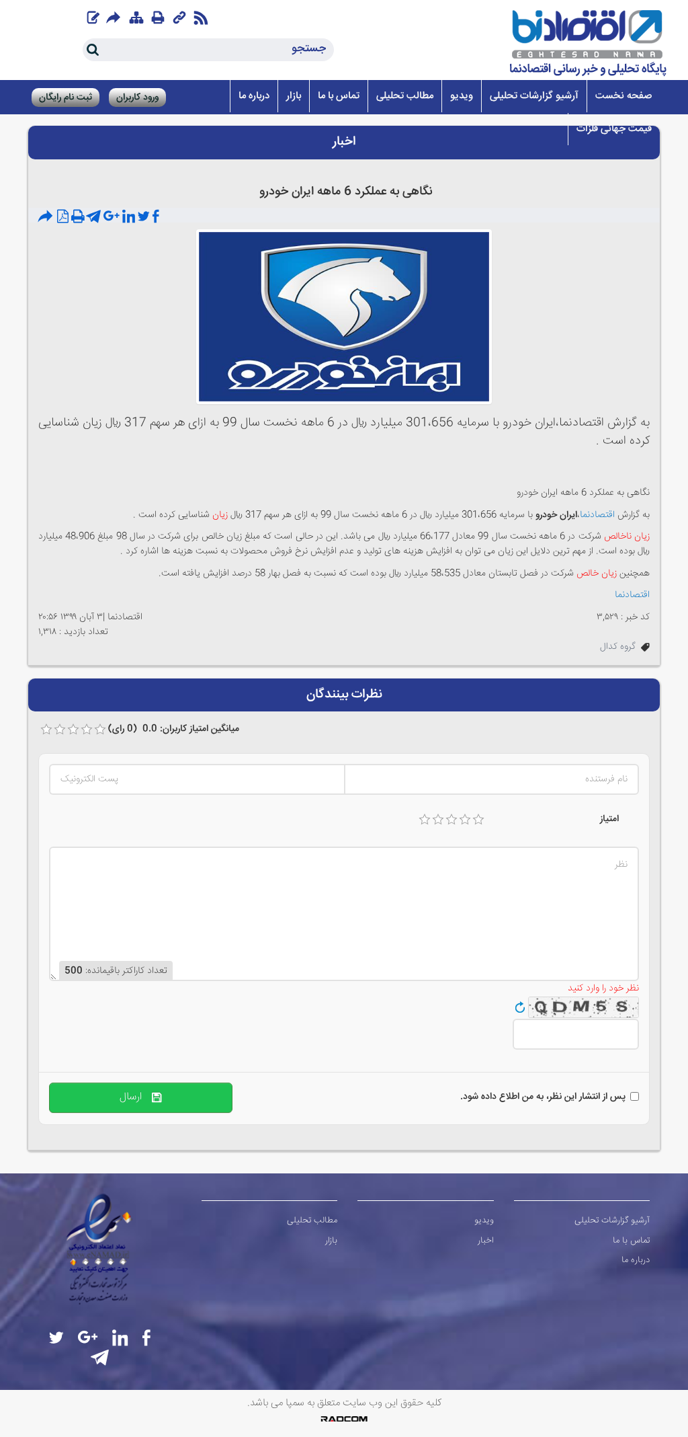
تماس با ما (631, 1240)
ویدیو (484, 1220)
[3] (451, 820)
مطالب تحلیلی (312, 1220)
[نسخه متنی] (78, 217)
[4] (465, 820)
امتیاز (609, 819)
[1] (425, 820)
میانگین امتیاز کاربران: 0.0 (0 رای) (173, 729)
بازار (331, 1240)
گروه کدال (618, 646)
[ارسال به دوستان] (47, 217)
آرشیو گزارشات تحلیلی (612, 1220)
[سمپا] (589, 43)
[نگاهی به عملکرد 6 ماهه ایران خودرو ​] (344, 317)
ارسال (136, 1097)
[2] (438, 820)
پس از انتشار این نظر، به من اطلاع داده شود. (543, 1096)
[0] (46, 730)
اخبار (486, 1240)
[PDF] (63, 217)
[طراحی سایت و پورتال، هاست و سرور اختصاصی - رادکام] (344, 1418)
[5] (478, 820)
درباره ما (635, 1260)
